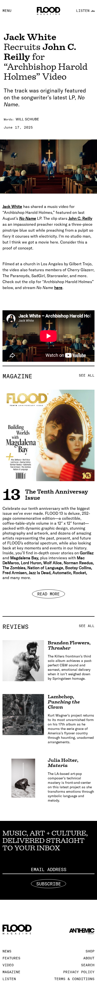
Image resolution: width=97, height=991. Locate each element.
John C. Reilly (80, 218)
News (6, 951)
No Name (27, 218)
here (58, 287)
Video (8, 965)
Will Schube (27, 119)
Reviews (48, 626)
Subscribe (48, 884)
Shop (90, 951)
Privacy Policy (79, 972)
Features (11, 958)
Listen (9, 979)
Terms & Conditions (74, 979)
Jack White (12, 206)
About (89, 958)
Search (88, 965)
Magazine (48, 376)
